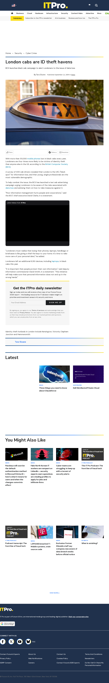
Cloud (29, 13)
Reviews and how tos (77, 18)
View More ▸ (54, 593)
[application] (37, 223)
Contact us (61, 654)
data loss (10, 188)
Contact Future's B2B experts (68, 663)
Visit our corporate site (78, 617)
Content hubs (77, 13)
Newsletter (65, 152)
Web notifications (35, 658)
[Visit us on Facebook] (2, 641)
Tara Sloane (40, 74)
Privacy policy (5, 658)
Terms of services (38, 310)
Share (11, 152)
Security (64, 13)
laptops (55, 261)
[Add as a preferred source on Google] (7, 623)
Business (20, 13)
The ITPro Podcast (95, 18)
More (99, 13)
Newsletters (89, 658)
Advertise (90, 13)
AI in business (60, 18)
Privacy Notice (25, 313)
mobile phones (33, 158)
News (73, 75)
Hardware (39, 13)
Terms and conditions (93, 654)
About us (32, 654)
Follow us (54, 152)
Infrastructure (52, 13)
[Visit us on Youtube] (19, 641)
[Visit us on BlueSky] (27, 641)
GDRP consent (5, 663)
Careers (31, 663)
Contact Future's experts (10, 654)
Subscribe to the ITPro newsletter (38, 18)
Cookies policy (62, 658)
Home (8, 53)
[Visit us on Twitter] (11, 641)
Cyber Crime (31, 53)
